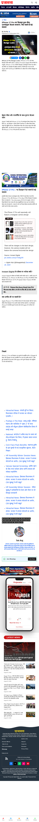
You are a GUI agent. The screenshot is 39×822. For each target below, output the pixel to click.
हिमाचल (15, 7)
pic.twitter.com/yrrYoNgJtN (13, 258)
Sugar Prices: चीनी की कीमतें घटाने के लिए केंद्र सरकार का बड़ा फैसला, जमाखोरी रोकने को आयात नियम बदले (14, 677)
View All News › (19, 627)
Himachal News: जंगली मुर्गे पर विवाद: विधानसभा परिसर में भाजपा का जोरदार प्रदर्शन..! (20, 413)
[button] (32, 2)
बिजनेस (27, 7)
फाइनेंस (33, 7)
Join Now (32, 559)
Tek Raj (6, 31)
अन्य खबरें (8, 7)
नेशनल (3, 7)
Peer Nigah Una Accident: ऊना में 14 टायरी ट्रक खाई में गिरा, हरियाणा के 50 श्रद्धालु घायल (14, 705)
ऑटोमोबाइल (21, 7)
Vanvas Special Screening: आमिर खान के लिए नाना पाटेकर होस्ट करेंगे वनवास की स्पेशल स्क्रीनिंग (21, 469)
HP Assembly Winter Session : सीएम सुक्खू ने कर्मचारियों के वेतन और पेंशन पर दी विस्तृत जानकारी (20, 490)
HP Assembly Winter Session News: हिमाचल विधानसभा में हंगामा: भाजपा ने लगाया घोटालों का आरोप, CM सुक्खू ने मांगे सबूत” (21, 458)
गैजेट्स (5, 20)
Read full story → (15, 623)
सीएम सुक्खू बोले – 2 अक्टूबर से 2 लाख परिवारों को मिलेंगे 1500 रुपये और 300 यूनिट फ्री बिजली (13, 714)
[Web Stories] (19, 819)
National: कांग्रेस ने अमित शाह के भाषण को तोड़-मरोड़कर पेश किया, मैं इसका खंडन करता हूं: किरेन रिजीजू (21, 437)
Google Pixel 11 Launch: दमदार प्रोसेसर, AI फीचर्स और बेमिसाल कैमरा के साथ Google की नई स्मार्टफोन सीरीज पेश (24, 237)
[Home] (3, 819)
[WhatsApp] (27, 819)
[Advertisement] (19, 93)
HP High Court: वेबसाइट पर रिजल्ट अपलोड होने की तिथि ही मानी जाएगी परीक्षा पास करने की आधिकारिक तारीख (14, 696)
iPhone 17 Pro (8, 190)
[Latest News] (10, 819)
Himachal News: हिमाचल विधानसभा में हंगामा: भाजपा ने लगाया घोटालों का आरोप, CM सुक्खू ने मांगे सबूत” (20, 479)
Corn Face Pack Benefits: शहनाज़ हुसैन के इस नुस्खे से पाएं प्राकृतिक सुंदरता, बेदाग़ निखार (21, 448)
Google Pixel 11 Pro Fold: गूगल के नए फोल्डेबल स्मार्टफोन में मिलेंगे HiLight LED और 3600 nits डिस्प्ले (23, 223)
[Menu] (36, 2)
